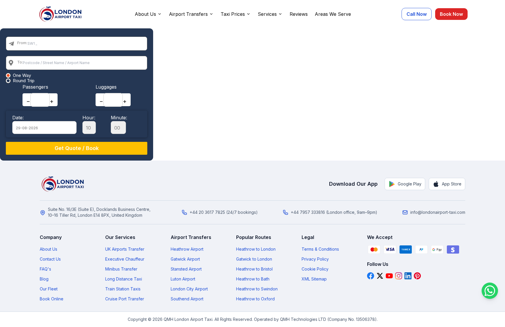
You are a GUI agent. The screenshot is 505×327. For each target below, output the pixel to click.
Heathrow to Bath (252, 278)
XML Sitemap (314, 278)
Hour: (88, 118)
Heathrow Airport (187, 249)
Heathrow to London (256, 249)
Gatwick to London (254, 259)
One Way (22, 75)
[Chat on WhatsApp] (490, 291)
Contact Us (50, 259)
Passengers (35, 87)
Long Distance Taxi (123, 278)
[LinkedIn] (407, 275)
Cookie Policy (315, 268)
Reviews (299, 14)
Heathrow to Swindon (257, 288)
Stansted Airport (186, 268)
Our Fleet (49, 288)
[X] (379, 275)
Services (267, 14)
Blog (44, 278)
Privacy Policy (315, 259)
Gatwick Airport (185, 259)
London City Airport (189, 288)
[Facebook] (370, 275)
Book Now (451, 14)
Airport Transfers (188, 14)
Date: (18, 118)
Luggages (106, 87)
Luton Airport (183, 278)
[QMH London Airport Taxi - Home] (63, 184)
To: (20, 62)
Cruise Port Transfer (124, 298)
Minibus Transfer (121, 268)
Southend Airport (187, 298)
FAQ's (45, 268)
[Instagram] (398, 275)
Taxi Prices (233, 14)
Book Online (51, 298)
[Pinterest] (417, 275)
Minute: (119, 118)
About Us (145, 14)
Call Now (417, 14)
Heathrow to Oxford (255, 298)
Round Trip (23, 80)
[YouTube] (389, 275)
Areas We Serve (333, 14)
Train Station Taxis (123, 288)
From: (22, 42)
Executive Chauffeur (124, 259)
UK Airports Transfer (124, 249)
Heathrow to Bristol (254, 268)
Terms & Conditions (320, 249)
